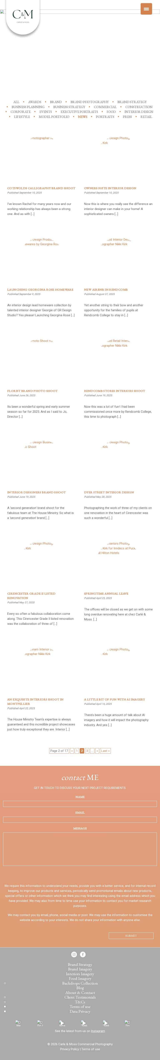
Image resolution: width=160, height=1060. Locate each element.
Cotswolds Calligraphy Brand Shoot (41, 188)
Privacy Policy (69, 1049)
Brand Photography (90, 102)
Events (45, 112)
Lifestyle (22, 117)
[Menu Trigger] (146, 9)
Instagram (98, 1031)
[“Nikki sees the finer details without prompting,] (84, 1023)
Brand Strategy (132, 102)
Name (80, 797)
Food (111, 112)
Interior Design (139, 112)
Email (80, 812)
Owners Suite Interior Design (110, 188)
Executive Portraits (79, 112)
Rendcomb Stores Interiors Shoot (114, 391)
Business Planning (28, 107)
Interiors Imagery (80, 973)
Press (127, 117)
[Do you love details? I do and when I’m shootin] (128, 1023)
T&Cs (80, 1002)
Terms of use (80, 1006)
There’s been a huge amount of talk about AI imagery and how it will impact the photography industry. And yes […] (116, 720)
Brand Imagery (80, 969)
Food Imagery (80, 978)
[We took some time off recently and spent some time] (18, 1023)
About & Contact (80, 992)
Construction (138, 107)
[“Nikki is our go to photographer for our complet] (106, 1023)
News (82, 117)
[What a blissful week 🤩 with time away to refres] (62, 1023)
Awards (34, 102)
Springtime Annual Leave (106, 593)
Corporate (21, 112)
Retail (146, 117)
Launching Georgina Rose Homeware (40, 289)
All (16, 102)
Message (80, 828)
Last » (105, 751)
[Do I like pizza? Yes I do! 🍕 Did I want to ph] (40, 1023)
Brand (56, 102)
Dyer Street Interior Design (109, 492)
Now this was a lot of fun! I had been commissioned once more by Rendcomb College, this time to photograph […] (118, 412)
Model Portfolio (54, 117)
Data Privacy (80, 1011)
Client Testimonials (80, 997)
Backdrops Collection (80, 983)
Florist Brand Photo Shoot (32, 391)
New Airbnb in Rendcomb (106, 289)
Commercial (105, 107)
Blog (80, 987)
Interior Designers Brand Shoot (36, 492)
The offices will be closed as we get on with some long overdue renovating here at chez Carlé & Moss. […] (118, 614)
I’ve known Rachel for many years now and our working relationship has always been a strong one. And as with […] (39, 209)
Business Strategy (69, 107)
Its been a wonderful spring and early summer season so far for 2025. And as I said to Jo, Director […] (38, 412)
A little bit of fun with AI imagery (114, 699)
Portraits (105, 117)
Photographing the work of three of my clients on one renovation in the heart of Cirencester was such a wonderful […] (118, 513)
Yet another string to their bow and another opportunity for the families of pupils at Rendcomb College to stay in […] (113, 310)
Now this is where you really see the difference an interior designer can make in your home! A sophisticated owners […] (118, 209)
